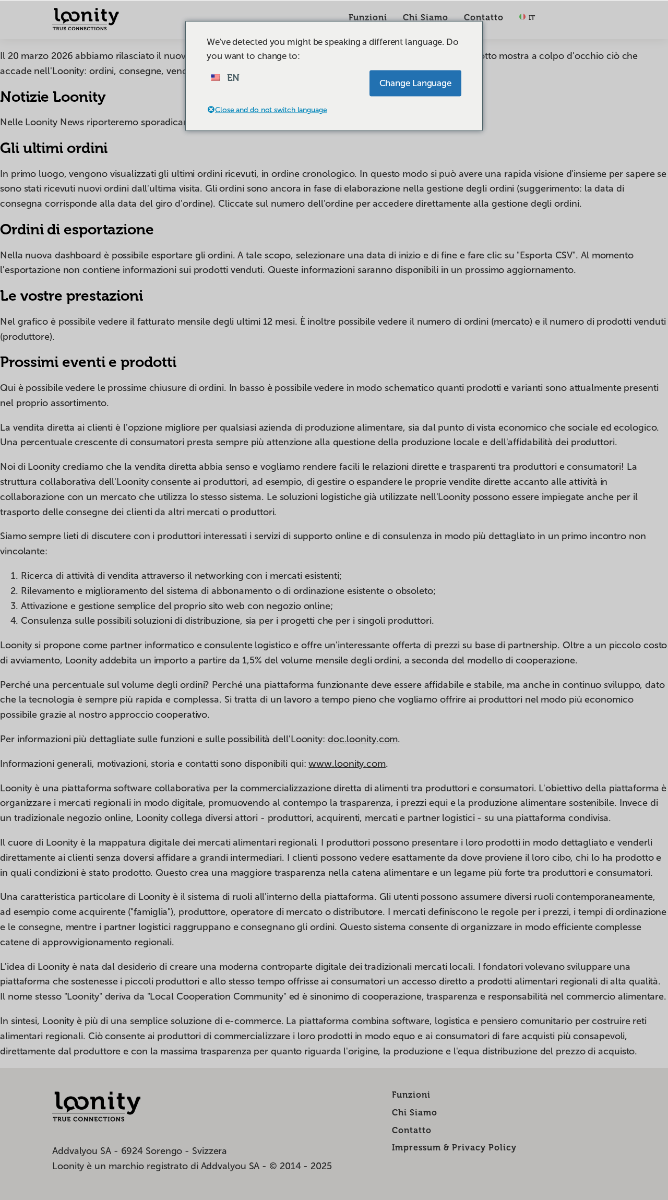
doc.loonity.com (363, 739)
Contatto (484, 17)
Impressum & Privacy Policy (454, 1148)
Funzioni (368, 17)
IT (531, 17)
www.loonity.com (347, 763)
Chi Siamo (425, 17)
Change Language (415, 83)
